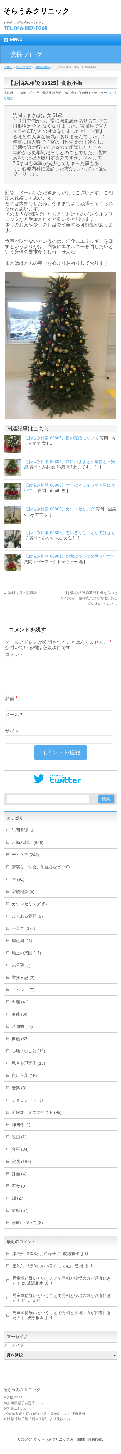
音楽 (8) (19, 1087)
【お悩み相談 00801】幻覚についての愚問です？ (69, 556)
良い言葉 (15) (24, 1075)
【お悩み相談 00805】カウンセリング (59, 509)
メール (13, 714)
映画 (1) (19, 1137)
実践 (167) (21, 1161)
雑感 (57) (20, 1210)
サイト (12, 731)
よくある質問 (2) (27, 916)
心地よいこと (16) (28, 1051)
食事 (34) (20, 1149)
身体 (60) (20, 1014)
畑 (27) (18, 1198)
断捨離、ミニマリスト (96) (37, 1112)
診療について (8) (27, 1222)
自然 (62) (20, 1038)
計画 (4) (19, 1173)
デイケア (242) (25, 854)
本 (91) (18, 879)
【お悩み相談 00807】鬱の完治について (61, 438)
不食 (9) (19, 1186)
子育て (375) (23, 928)
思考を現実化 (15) (28, 1063)
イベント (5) (23, 989)
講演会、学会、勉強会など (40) (41, 867)
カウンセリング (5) (29, 903)
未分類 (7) (21, 965)
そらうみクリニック (37, 11)
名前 (11, 698)
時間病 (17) (22, 1026)
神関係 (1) (21, 1124)
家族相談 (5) (23, 891)
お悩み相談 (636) (27, 842)
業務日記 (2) (23, 977)
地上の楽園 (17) (26, 953)
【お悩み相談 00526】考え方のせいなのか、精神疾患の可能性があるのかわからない (89, 598)
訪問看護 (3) (23, 830)
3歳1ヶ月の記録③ (20, 593)
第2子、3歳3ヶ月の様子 (34, 1253)
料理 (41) (20, 1001)
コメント (14, 654)
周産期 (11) (22, 940)
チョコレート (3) (27, 1100)
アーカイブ (14, 1345)
